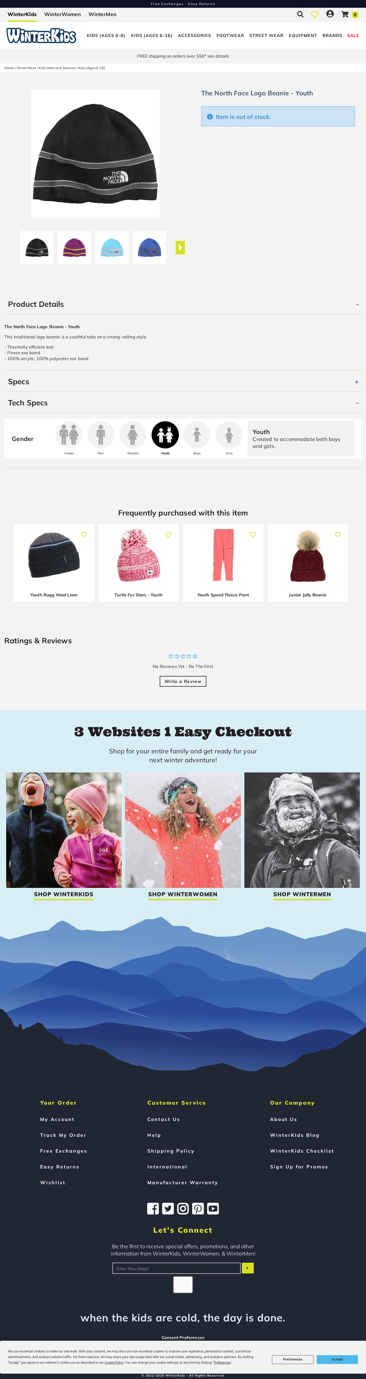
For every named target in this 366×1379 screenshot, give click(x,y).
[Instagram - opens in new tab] (183, 1209)
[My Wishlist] (315, 14)
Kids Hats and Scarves (57, 68)
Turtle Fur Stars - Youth (138, 594)
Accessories (194, 35)
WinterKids (22, 14)
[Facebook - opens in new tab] (153, 1209)
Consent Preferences (183, 1337)
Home (9, 68)
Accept (337, 1359)
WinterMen (102, 14)
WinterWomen (62, 14)
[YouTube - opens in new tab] (213, 1209)
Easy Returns (60, 1166)
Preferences (292, 1359)
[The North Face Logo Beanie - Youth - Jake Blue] (149, 245)
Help (154, 1135)
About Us (283, 1119)
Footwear (230, 35)
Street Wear (266, 35)
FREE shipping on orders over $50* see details (183, 56)
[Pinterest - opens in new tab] (198, 1209)
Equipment (303, 35)
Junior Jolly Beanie (308, 594)
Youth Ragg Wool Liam (53, 594)
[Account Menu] (330, 14)
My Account (57, 1119)
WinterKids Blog (295, 1135)
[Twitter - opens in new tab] (168, 1209)
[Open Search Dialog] (300, 14)
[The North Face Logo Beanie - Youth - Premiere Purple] (74, 245)
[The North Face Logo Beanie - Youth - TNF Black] (37, 245)
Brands (332, 35)
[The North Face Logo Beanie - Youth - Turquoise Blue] (112, 245)
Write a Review (183, 681)
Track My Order (63, 1135)
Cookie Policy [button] (114, 1363)
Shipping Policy (171, 1151)
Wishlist (53, 1182)
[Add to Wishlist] (84, 532)
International (167, 1166)
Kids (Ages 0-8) (106, 35)
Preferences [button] (222, 1363)
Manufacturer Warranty (182, 1182)
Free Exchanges (63, 1151)
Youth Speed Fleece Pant (223, 594)
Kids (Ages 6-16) (152, 35)
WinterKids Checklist (302, 1151)
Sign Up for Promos (299, 1166)
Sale (353, 35)
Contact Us (163, 1119)
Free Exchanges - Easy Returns (183, 4)
